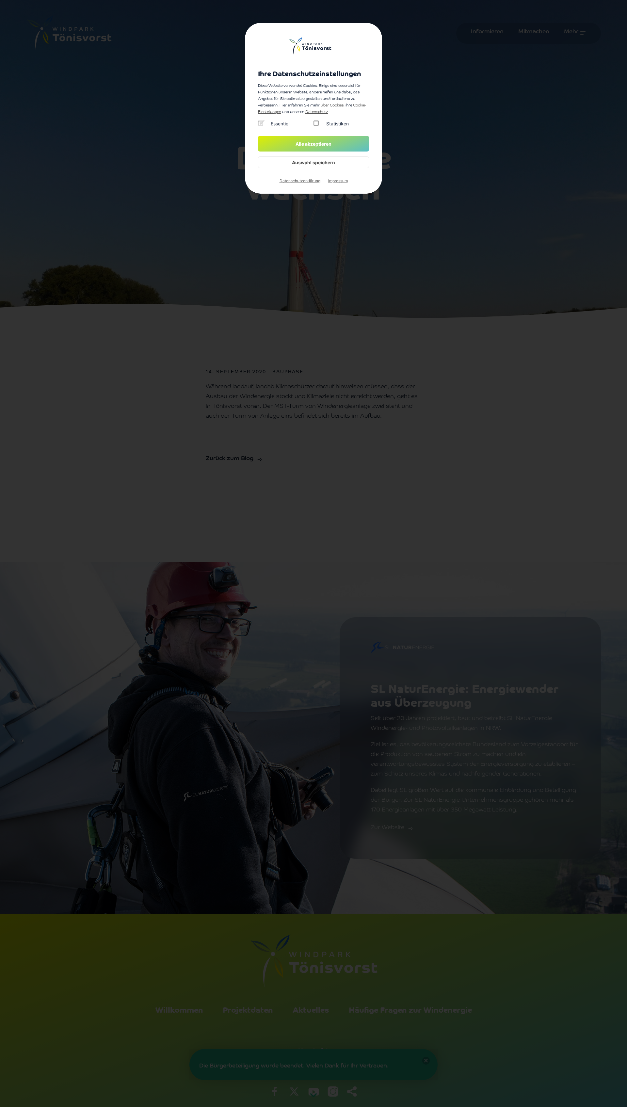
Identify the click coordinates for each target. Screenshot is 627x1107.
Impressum (338, 180)
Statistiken (337, 123)
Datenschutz (316, 112)
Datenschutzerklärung (300, 180)
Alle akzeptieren (313, 144)
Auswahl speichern (313, 162)
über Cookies (332, 105)
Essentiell (280, 123)
